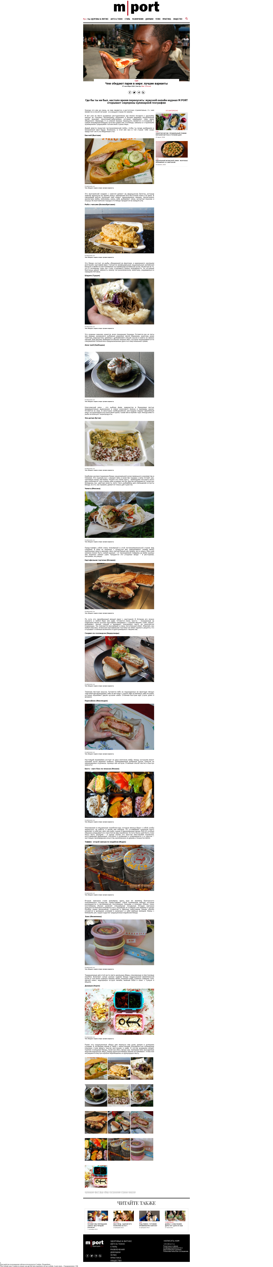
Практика (167, 19)
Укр (88, 19)
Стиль (127, 19)
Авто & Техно (117, 19)
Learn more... (58, 1266)
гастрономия (115, 1192)
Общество (177, 19)
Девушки (149, 19)
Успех (157, 19)
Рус (84, 19)
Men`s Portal (146, 86)
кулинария (89, 1192)
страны (124, 1192)
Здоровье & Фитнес (99, 19)
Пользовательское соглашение (175, 1251)
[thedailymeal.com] (96, 1081)
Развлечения (137, 19)
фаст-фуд (99, 1192)
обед (106, 1192)
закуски (132, 1192)
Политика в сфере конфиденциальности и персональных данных (172, 1248)
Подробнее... (46, 1264)
